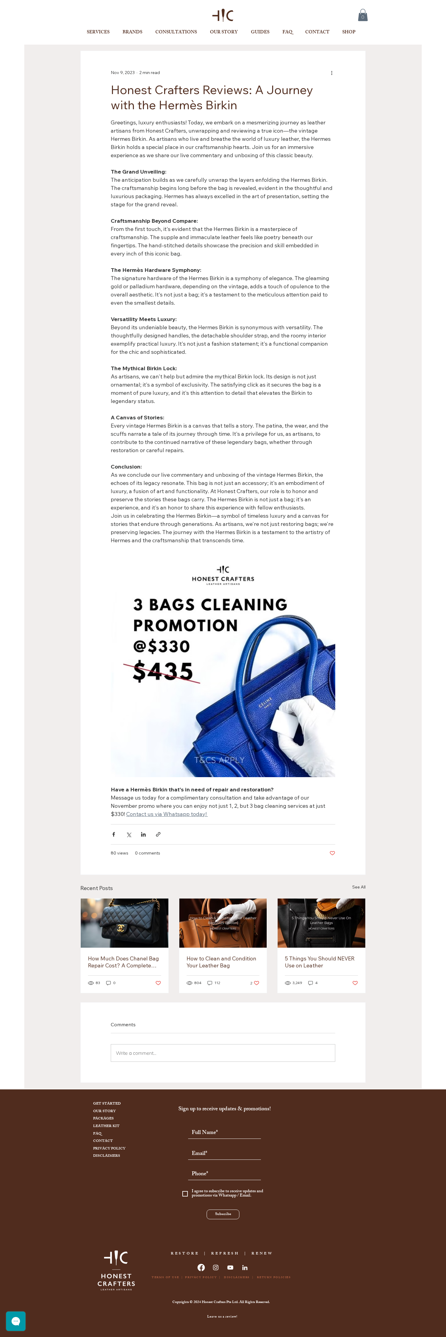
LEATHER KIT (106, 1126)
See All (359, 887)
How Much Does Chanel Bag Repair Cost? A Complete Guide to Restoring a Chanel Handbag (123, 962)
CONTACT (103, 1141)
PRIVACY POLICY (109, 1149)
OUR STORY (104, 1111)
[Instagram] (215, 1267)
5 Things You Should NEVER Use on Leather (320, 962)
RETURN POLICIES (274, 1277)
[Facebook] (201, 1267)
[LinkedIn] (244, 1267)
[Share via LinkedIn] (143, 834)
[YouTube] (230, 1267)
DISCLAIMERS (106, 1156)
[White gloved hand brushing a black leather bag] (321, 923)
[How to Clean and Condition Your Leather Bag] (223, 923)
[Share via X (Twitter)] (128, 834)
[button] (363, 15)
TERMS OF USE (164, 1277)
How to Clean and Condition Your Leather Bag (221, 962)
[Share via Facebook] (114, 834)
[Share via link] (158, 834)
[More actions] (331, 72)
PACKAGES (103, 1118)
